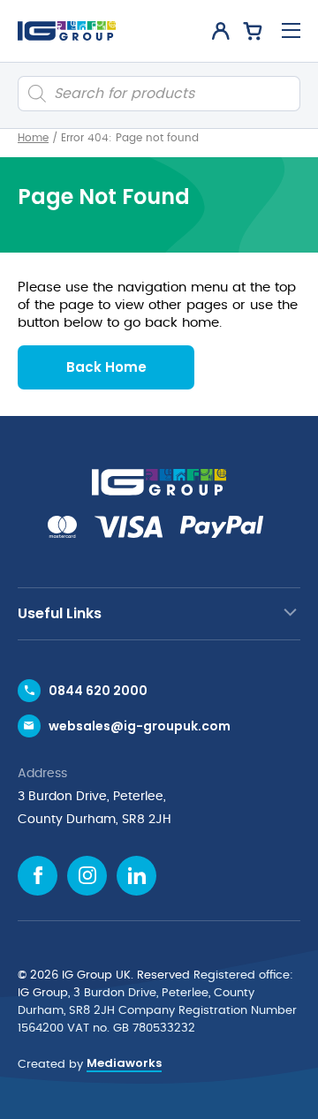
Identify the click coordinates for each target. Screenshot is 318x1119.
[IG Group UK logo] (67, 31)
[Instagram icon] (87, 876)
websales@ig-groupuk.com (140, 726)
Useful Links (60, 613)
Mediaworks (124, 1063)
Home (33, 137)
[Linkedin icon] (136, 876)
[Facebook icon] (37, 876)
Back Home (106, 367)
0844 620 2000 (98, 690)
